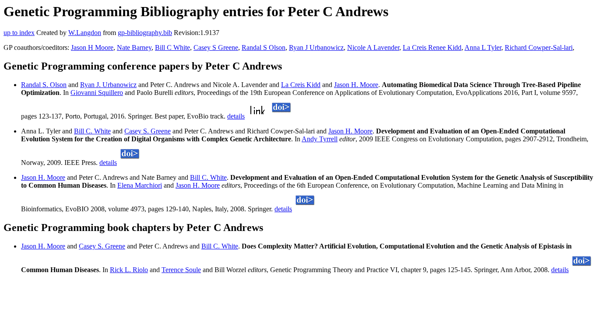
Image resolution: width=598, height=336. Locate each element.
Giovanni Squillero (96, 92)
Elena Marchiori (139, 185)
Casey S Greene (215, 47)
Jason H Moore (92, 47)
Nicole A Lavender (373, 47)
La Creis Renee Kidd (432, 47)
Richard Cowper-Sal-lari (539, 47)
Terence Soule (181, 269)
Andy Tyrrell (320, 139)
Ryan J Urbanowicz (316, 47)
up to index (19, 32)
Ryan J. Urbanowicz (108, 84)
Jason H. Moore (356, 84)
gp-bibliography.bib (145, 32)
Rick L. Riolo (129, 269)
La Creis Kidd (300, 84)
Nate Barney (134, 47)
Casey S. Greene (147, 131)
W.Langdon (84, 32)
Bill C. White (92, 131)
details (236, 116)
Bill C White (172, 47)
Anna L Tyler (482, 47)
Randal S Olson (263, 47)
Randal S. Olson (44, 84)
